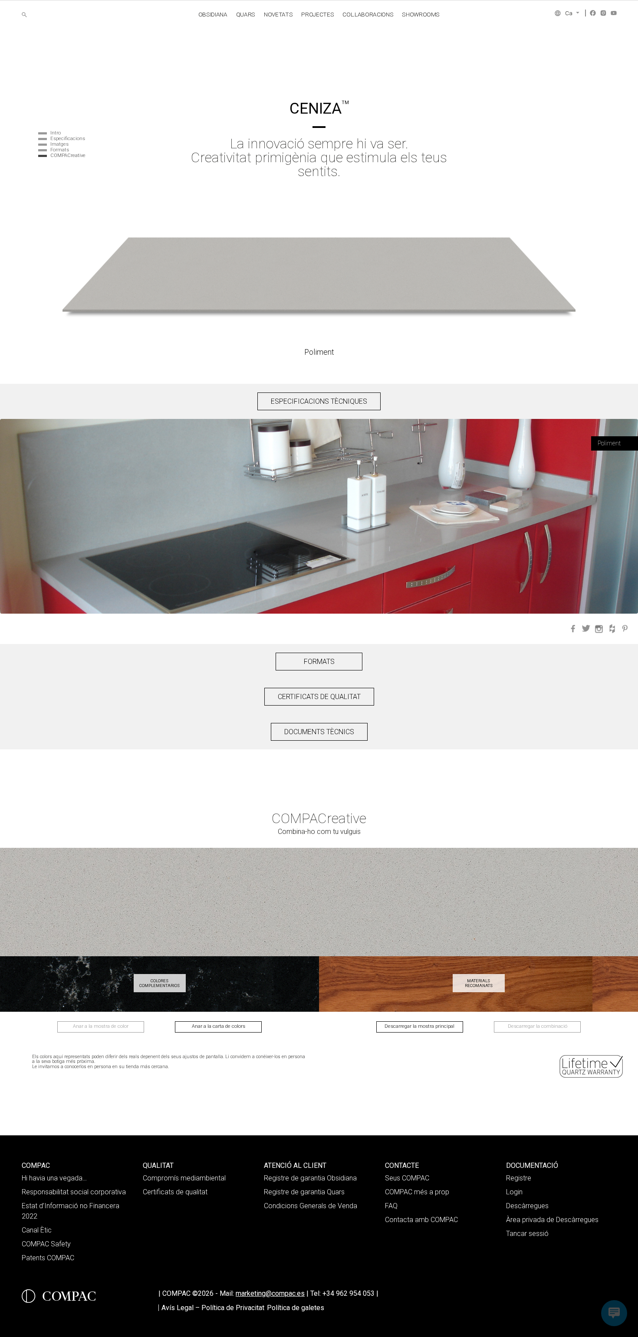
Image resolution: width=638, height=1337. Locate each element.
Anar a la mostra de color (100, 1026)
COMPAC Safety (46, 1244)
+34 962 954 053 (350, 1293)
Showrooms (421, 14)
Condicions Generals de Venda (310, 1206)
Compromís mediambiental (184, 1178)
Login (514, 1192)
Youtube (613, 13)
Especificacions (67, 138)
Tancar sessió (527, 1233)
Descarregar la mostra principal (419, 1026)
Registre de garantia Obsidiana (310, 1178)
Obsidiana (212, 14)
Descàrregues (527, 1206)
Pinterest (624, 628)
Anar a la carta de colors (218, 1026)
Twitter (585, 628)
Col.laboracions (367, 14)
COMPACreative (68, 155)
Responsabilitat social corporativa (74, 1192)
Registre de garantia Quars (304, 1192)
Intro (55, 133)
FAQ (391, 1206)
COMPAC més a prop (417, 1192)
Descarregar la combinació (537, 1026)
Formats (59, 150)
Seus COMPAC (407, 1178)
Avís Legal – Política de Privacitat (212, 1308)
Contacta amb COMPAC (421, 1220)
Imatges (59, 144)
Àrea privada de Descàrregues (552, 1220)
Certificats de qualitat (175, 1192)
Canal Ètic (37, 1230)
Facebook (592, 13)
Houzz (611, 628)
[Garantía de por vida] (592, 1066)
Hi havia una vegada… (54, 1178)
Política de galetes (295, 1308)
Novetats (278, 14)
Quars (245, 14)
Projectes (317, 14)
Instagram (603, 13)
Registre (518, 1178)
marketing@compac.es (270, 1293)
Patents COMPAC (48, 1258)
